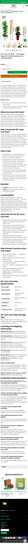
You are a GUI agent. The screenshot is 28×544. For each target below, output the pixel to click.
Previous (2, 29)
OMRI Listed (6, 272)
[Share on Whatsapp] (18, 50)
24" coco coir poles (14, 366)
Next (26, 29)
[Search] (4, 6)
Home (2, 10)
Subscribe (4, 532)
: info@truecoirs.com (9, 510)
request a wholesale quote (12, 460)
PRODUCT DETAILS (6, 81)
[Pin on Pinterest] (14, 50)
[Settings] (23, 6)
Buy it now (14, 76)
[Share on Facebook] (10, 50)
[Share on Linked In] (16, 50)
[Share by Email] (21, 50)
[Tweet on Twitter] (12, 50)
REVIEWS (4, 467)
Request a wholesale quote (14, 374)
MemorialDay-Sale (8, 10)
